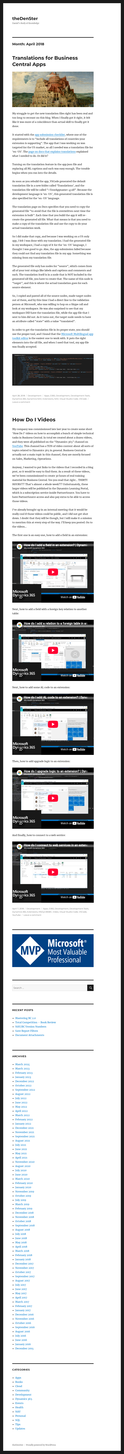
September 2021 (25, 1136)
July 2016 (20, 1335)
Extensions (48, 399)
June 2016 (21, 1339)
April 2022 (21, 1110)
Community (22, 1390)
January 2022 (23, 1123)
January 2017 (23, 1310)
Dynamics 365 (19, 399)
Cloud (18, 1386)
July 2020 (20, 1170)
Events (19, 1403)
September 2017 (24, 1276)
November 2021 (24, 1132)
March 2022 (22, 1115)
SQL (17, 1420)
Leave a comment (21, 402)
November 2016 (24, 1318)
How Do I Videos (33, 420)
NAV (56, 399)
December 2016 (24, 1314)
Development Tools (80, 395)
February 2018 (23, 1255)
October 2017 (23, 1272)
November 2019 (24, 1191)
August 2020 (22, 1166)
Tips (17, 1424)
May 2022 (21, 1106)
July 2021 (20, 1144)
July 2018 (20, 1233)
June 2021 (21, 1149)
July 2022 (20, 1098)
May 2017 (20, 1293)
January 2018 (23, 1259)
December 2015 (24, 1348)
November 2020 (24, 1161)
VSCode (83, 399)
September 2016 (25, 1327)
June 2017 (21, 1289)
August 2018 (22, 1229)
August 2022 (22, 1093)
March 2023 (22, 1068)
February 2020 (24, 1183)
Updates (20, 1428)
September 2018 (25, 1225)
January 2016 (23, 1344)
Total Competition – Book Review (35, 1022)
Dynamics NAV (34, 399)
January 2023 (23, 1077)
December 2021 (24, 1127)
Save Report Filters (26, 1030)
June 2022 (21, 1102)
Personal (20, 1415)
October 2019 (23, 1195)
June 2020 (21, 1174)
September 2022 (25, 1089)
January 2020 (23, 1187)
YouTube (17, 446)
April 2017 (21, 1297)
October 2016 (23, 1323)
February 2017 (23, 1306)
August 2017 (22, 1280)
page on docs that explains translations (52, 151)
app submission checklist (50, 134)
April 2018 (21, 1246)
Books (19, 1381)
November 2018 (24, 1216)
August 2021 (22, 1140)
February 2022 (24, 1119)
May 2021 (21, 1153)
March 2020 (22, 1178)
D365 (52, 395)
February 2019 (23, 1208)
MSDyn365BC (45, 912)
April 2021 (21, 1157)
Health (19, 1407)
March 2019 (22, 1204)
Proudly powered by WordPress (41, 1445)
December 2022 (24, 1081)
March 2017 (22, 1301)
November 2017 (24, 1267)
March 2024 (22, 1064)
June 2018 (21, 1238)
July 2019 (20, 1200)
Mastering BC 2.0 (25, 1018)
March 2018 (22, 1250)
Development (34, 395)
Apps (46, 395)
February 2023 (24, 1072)
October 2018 (23, 1221)
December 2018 (24, 1212)
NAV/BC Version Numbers (30, 1026)
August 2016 (22, 1331)
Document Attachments (29, 1035)
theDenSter (25, 18)
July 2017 (20, 1284)
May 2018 (21, 1242)
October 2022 (23, 1085)
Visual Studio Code (69, 399)
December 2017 (24, 1263)
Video (56, 912)
